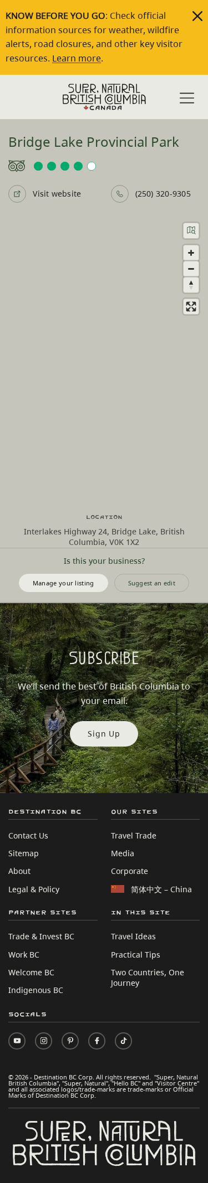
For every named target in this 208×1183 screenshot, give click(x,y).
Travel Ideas (133, 936)
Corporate (129, 871)
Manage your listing (63, 583)
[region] (104, 358)
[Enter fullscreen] (191, 307)
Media (122, 853)
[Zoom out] (191, 269)
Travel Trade (133, 835)
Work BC (23, 954)
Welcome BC (31, 972)
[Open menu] (187, 98)
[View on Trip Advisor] (103, 166)
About (19, 871)
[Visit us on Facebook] (96, 1041)
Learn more (76, 58)
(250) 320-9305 (163, 193)
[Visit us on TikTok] (123, 1041)
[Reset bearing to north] (191, 285)
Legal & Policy (33, 889)
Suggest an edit (152, 583)
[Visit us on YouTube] (17, 1041)
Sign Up (104, 733)
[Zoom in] (191, 253)
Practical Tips (135, 954)
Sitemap (23, 853)
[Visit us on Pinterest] (70, 1041)
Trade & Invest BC (41, 936)
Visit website (57, 193)
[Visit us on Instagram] (43, 1041)
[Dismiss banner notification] (197, 16)
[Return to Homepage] (104, 97)
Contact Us (28, 835)
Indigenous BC (35, 990)
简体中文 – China (161, 889)
